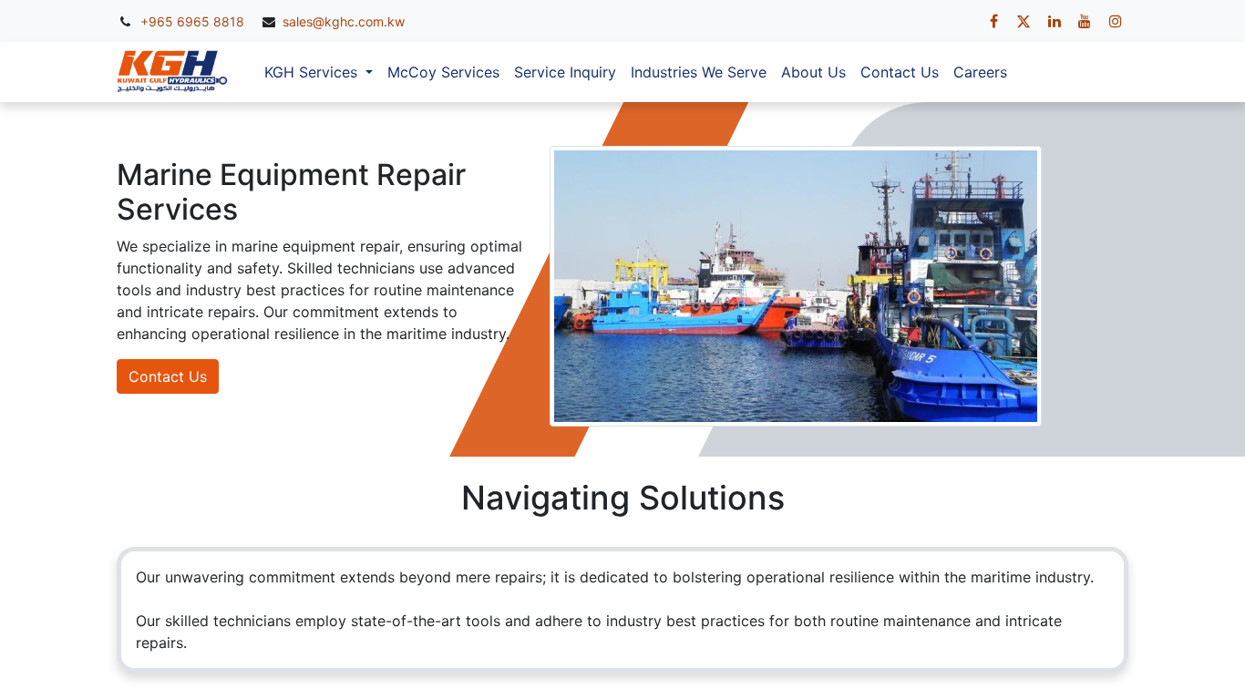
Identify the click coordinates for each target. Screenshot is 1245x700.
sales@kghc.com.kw (344, 21)
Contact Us (168, 376)
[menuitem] (443, 72)
